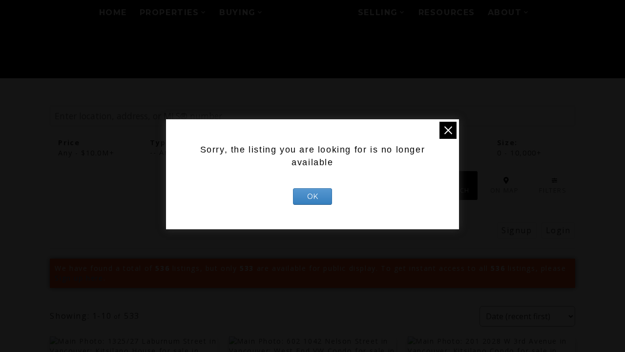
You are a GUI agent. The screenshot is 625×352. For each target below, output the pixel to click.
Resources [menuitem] (446, 12)
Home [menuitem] (113, 12)
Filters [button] (552, 190)
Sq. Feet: (519, 152)
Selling (378, 12)
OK (312, 196)
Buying (237, 12)
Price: (86, 152)
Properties (169, 12)
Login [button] (558, 230)
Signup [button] (516, 230)
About (505, 12)
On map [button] (504, 190)
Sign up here (79, 278)
